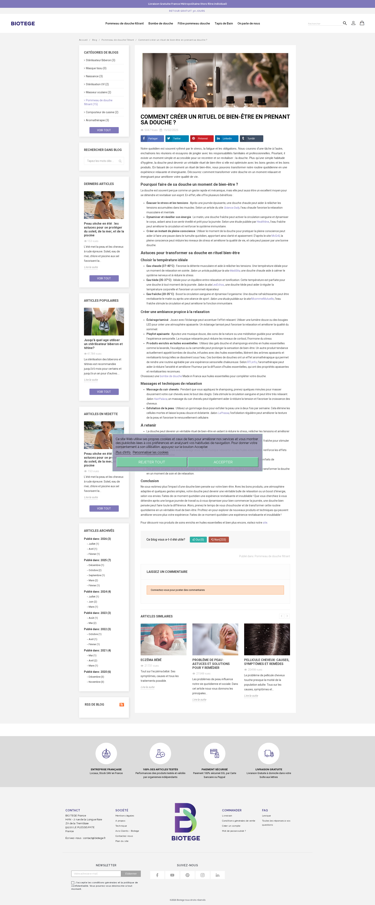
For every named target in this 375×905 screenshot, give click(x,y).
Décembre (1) (96, 565)
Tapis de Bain (224, 23)
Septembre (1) (97, 575)
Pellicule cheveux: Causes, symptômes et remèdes (266, 662)
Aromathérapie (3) (97, 120)
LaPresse (223, 412)
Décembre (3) (96, 676)
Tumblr (251, 138)
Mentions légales (124, 815)
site (265, 522)
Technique (121, 825)
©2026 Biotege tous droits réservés (187, 899)
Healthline (263, 221)
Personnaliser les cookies (151, 452)
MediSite (234, 270)
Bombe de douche (160, 23)
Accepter (223, 462)
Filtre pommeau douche (194, 23)
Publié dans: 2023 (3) (97, 612)
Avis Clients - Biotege (127, 831)
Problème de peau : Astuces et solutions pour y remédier (211, 664)
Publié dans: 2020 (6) (97, 671)
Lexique (266, 815)
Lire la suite (91, 267)
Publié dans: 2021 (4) (97, 650)
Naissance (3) (94, 76)
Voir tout (104, 130)
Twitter (177, 138)
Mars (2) (93, 580)
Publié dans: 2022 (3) (97, 629)
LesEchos (218, 284)
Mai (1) (92, 655)
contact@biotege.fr (94, 838)
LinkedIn (227, 138)
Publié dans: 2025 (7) (97, 560)
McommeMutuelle (262, 298)
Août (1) (93, 617)
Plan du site (122, 841)
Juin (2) (93, 601)
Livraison (227, 815)
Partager (153, 138)
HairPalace (160, 398)
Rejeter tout (151, 462)
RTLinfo (252, 362)
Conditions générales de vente (238, 820)
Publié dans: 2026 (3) (97, 538)
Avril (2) (93, 660)
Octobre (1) (95, 634)
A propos (120, 820)
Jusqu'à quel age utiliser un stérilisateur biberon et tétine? (103, 344)
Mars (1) (93, 606)
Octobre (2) (95, 570)
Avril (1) (93, 548)
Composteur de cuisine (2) (102, 112)
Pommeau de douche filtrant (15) (98, 102)
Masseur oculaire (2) (98, 92)
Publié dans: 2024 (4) (97, 591)
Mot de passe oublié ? (234, 831)
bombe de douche (171, 376)
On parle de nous (249, 23)
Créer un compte (231, 825)
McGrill (275, 235)
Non (220, 539)
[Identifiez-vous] (353, 23)
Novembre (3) (96, 681)
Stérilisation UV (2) (97, 84)
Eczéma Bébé (151, 660)
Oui (199, 539)
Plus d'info (123, 452)
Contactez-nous (124, 836)
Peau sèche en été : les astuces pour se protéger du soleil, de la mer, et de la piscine (104, 229)
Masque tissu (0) (96, 68)
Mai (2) (92, 623)
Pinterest (203, 138)
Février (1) (94, 554)
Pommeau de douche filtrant (124, 23)
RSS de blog (94, 704)
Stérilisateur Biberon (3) (100, 60)
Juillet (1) (94, 543)
